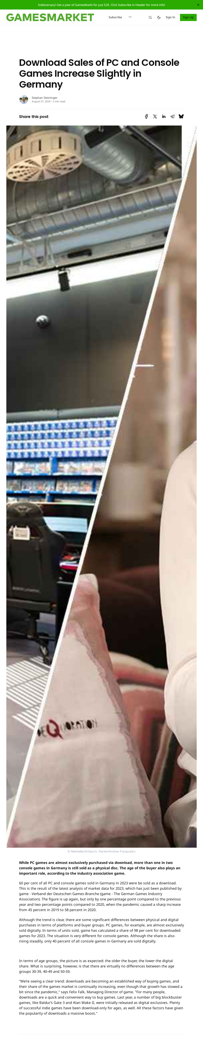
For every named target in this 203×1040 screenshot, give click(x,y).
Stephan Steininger (44, 98)
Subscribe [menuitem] (115, 17)
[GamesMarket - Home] (52, 17)
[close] (198, 5)
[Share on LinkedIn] (164, 116)
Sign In (170, 17)
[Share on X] (155, 116)
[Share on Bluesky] (181, 116)
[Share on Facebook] (146, 116)
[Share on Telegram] (172, 116)
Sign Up (188, 17)
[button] (130, 17)
